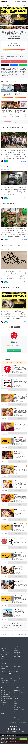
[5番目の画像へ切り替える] (25, 27)
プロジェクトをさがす (9, 634)
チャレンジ (16, 646)
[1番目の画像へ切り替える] (3, 27)
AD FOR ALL (3, 704)
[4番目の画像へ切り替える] (19, 27)
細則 (15, 705)
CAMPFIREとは (17, 690)
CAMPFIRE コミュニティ (6, 692)
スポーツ (15, 648)
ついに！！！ (5, 167)
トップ (2, 634)
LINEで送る (23, 64)
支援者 (14, 122)
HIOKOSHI (3, 706)
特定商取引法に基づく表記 (19, 709)
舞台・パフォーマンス (18, 656)
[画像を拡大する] (12, 372)
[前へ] (2, 16)
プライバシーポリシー (18, 707)
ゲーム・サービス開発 (5, 652)
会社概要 (7, 731)
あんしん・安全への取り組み (19, 692)
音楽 (15, 644)
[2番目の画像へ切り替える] (8, 27)
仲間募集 (20, 122)
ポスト (6, 64)
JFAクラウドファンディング (6, 708)
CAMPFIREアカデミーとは (6, 676)
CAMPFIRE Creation (5, 694)
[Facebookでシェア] (5, 161)
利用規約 (15, 703)
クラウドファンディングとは (6, 678)
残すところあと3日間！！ (9, 204)
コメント (25, 122)
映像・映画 (16, 650)
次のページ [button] (16, 326)
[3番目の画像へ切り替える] (14, 27)
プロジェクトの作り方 (5, 680)
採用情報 (14, 731)
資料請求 (3, 668)
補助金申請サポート (5, 713)
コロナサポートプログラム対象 (14, 38)
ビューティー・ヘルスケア (19, 654)
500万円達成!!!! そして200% (10, 288)
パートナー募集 (21, 731)
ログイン (18, 1)
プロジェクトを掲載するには (7, 5)
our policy (5, 742)
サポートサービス (17, 678)
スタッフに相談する (17, 666)
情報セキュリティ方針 (18, 711)
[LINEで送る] (7, 161)
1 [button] (9, 326)
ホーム (2, 122)
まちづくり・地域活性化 (18, 641)
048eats (10, 36)
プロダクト (3, 644)
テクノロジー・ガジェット (6, 641)
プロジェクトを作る (5, 666)
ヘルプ (15, 696)
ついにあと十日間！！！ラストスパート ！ (13, 246)
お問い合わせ (16, 698)
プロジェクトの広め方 (5, 682)
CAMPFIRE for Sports (5, 700)
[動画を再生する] (14, 16)
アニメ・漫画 (3, 648)
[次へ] (26, 16)
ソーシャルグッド (4, 658)
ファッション (3, 650)
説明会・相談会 (17, 676)
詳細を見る (4, 375)
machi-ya (3, 711)
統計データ (16, 682)
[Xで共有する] (2, 161)
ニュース (15, 694)
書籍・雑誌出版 (17, 652)
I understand (23, 738)
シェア (14, 64)
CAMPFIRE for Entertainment (6, 698)
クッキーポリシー (17, 719)
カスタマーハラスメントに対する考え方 (20, 716)
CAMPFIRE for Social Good (6, 696)
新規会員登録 (24, 1)
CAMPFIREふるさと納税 (5, 702)
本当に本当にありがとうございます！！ (13, 127)
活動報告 (8, 123)
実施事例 (15, 680)
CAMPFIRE (3, 690)
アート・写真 (3, 656)
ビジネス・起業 (4, 654)
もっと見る (23, 161)
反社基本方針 (16, 713)
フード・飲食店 (17, 36)
